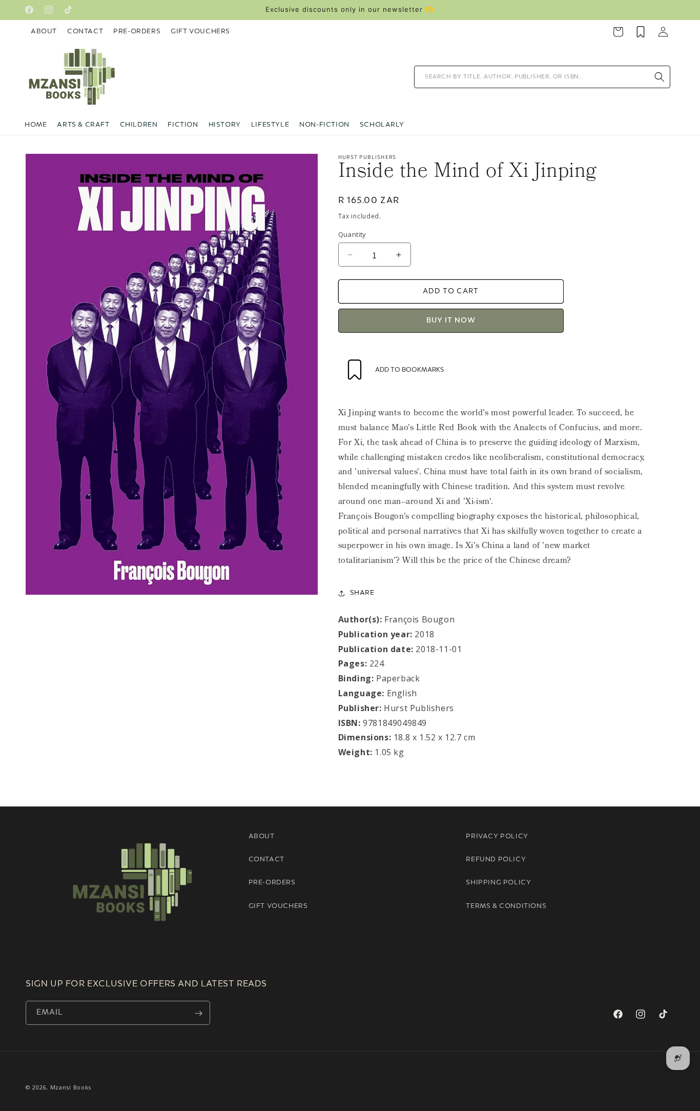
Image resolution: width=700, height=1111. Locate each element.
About (44, 31)
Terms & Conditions (506, 906)
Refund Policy (496, 859)
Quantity (352, 234)
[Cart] (618, 32)
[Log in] (663, 32)
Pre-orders (272, 883)
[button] (83, 125)
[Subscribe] (198, 1013)
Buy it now (451, 321)
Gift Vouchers (200, 31)
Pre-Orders (136, 31)
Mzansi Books (70, 1087)
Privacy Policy (497, 836)
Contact (85, 31)
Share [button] (362, 593)
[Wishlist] (640, 32)
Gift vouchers (278, 906)
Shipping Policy (498, 883)
